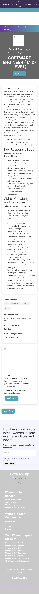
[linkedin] (16, 582)
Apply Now (19, 73)
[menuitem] (13, 500)
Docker (26, 303)
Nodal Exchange (19, 49)
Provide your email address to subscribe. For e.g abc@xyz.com (17, 459)
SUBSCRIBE (9, 464)
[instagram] (22, 582)
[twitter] (29, 582)
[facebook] (9, 582)
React (7, 308)
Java (7, 303)
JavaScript (15, 303)
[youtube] (19, 586)
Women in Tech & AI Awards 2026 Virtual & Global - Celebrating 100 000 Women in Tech (20, 4)
